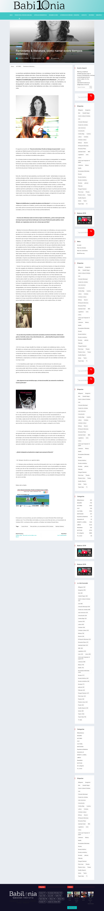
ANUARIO (79, 502)
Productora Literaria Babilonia (23, 15)
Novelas (80, 183)
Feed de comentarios (82, 250)
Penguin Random (82, 189)
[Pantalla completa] (90, 223)
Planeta (87, 192)
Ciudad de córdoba (83, 125)
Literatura (80, 165)
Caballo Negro (86, 113)
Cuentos (89, 133)
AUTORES (19, 46)
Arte (79, 113)
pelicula (86, 183)
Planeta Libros (81, 195)
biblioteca (99, 15)
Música (87, 165)
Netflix (79, 168)
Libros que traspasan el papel (84, 161)
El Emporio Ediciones (83, 145)
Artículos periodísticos (40, 15)
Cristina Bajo (81, 133)
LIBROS (79, 524)
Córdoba (86, 136)
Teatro (85, 200)
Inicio (11, 15)
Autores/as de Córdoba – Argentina (69, 15)
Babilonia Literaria (23, 58)
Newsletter (80, 527)
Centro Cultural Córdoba (84, 116)
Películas (80, 186)
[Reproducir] (79, 223)
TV (86, 203)
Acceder (79, 245)
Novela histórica (82, 177)
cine (79, 119)
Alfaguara (80, 110)
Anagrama (87, 110)
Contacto (84, 15)
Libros (79, 157)
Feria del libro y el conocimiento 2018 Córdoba (41, 526)
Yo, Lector (79, 535)
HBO (89, 151)
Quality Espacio (82, 198)
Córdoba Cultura (82, 139)
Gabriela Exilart (82, 151)
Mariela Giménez (60, 526)
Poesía (89, 195)
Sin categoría (80, 533)
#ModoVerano (80, 500)
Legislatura (81, 154)
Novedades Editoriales (83, 171)
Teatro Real (81, 203)
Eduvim (86, 142)
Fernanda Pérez (82, 148)
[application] (84, 220)
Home (12, 66)
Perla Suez (80, 192)
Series (79, 200)
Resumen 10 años (53, 15)
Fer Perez (91, 15)
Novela (80, 174)
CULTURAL (80, 511)
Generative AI (80, 519)
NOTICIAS (79, 530)
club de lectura (82, 127)
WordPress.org (80, 253)
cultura (80, 136)
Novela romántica (82, 180)
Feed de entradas (81, 247)
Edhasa (80, 142)
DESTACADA (80, 513)
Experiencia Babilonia (82, 516)
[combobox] (84, 87)
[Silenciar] (89, 223)
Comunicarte (81, 130)
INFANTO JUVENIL (82, 522)
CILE (78, 508)
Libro (87, 154)
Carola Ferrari (24, 526)
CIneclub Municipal (83, 122)
